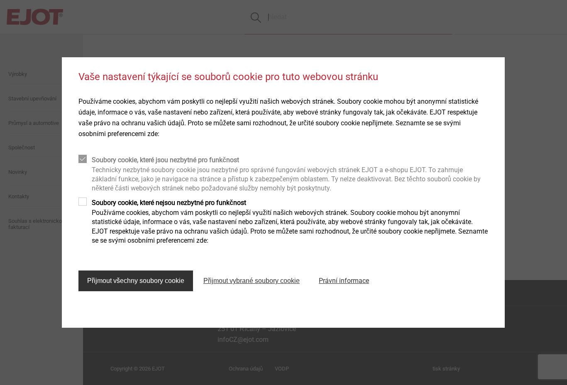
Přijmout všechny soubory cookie (135, 280)
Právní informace (344, 281)
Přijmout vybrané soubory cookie (251, 280)
